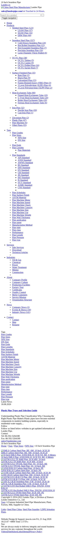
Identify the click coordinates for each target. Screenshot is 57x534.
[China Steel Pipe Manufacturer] (16, 7)
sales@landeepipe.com (11, 441)
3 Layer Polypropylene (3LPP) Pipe (35, 88)
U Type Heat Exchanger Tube (33, 98)
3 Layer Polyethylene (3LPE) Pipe (34, 85)
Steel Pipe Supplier (31, 509)
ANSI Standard (24, 160)
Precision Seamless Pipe (30, 50)
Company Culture (20, 282)
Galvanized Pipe (27, 80)
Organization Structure (22, 300)
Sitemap (25, 531)
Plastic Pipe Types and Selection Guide (19, 410)
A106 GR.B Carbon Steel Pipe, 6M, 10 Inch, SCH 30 (24, 475)
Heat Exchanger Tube (23, 93)
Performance (17, 232)
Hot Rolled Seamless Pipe (31, 45)
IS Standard (23, 180)
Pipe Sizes (16, 135)
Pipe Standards (18, 155)
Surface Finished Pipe (23, 73)
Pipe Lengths (18, 147)
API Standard (24, 157)
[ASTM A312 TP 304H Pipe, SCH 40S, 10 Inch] (23, 459)
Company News (20, 307)
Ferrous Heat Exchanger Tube (32, 103)
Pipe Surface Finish (20, 195)
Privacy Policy (35, 531)
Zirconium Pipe (20, 118)
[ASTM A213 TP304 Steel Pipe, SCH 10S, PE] (22, 492)
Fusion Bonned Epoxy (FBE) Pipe (34, 83)
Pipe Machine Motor (21, 200)
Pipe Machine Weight (21, 215)
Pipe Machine (19, 123)
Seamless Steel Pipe (23, 40)
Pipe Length (17, 235)
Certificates (17, 290)
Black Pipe (24, 78)
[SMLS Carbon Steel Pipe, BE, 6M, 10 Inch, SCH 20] (25, 450)
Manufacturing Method (22, 225)
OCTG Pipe (19, 58)
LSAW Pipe (25, 30)
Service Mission (19, 297)
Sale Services (18, 247)
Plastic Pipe (19, 120)
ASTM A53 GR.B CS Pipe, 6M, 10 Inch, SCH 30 (23, 479)
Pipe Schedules (18, 192)
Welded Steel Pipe (22, 28)
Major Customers (19, 295)
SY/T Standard (24, 182)
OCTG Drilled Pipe (28, 65)
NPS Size (22, 137)
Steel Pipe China (14, 509)
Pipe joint (16, 227)
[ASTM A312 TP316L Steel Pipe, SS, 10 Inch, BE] (24, 464)
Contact (15, 320)
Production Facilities (21, 285)
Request (15, 325)
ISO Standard (24, 177)
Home (4, 446)
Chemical (16, 262)
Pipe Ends (16, 145)
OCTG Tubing (26, 60)
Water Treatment (19, 267)
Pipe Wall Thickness (21, 217)
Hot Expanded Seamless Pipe (32, 48)
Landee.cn (5, 5)
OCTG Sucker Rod (28, 68)
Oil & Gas (16, 260)
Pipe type (16, 240)
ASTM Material (19, 197)
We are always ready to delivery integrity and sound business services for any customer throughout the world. (27, 527)
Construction (17, 272)
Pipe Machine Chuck (21, 205)
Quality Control (19, 292)
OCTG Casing (26, 63)
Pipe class (16, 230)
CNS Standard (24, 187)
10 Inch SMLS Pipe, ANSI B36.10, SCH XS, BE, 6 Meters (27, 457)
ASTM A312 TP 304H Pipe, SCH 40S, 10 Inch (22, 461)
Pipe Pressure (18, 237)
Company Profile (19, 280)
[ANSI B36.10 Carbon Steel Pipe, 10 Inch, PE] (22, 468)
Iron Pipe (18, 108)
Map (14, 322)
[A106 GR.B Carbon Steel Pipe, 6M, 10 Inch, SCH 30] (26, 473)
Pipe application (19, 220)
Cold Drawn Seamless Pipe (32, 43)
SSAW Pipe (25, 33)
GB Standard (23, 172)
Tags (10, 446)
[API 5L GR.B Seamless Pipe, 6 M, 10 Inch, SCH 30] (25, 481)
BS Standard (23, 165)
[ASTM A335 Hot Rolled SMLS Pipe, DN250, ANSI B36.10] (28, 488)
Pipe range (16, 222)
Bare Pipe (23, 75)
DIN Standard (24, 167)
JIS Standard (23, 175)
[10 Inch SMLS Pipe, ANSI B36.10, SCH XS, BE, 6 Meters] (28, 455)
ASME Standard (25, 185)
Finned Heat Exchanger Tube (33, 95)
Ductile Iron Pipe (27, 110)
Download (16, 250)
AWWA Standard (25, 162)
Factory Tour (18, 287)
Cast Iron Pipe (25, 113)
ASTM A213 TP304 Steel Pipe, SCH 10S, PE (21, 495)
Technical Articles (20, 252)
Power (15, 265)
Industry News (21, 312)
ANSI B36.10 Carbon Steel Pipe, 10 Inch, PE (21, 470)
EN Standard (23, 170)
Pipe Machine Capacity (22, 207)
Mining (15, 270)
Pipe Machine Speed (21, 202)
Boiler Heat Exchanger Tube (32, 100)
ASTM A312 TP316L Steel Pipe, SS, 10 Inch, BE (23, 466)
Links (3, 509)
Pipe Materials (24, 150)
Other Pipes (19, 125)
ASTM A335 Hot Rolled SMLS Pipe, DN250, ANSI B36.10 (28, 490)
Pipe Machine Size (20, 210)
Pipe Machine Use (20, 212)
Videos (4, 531)
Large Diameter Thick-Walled (32, 53)
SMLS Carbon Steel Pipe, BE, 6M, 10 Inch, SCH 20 (24, 453)
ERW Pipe (24, 35)
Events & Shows (21, 310)
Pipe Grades (17, 132)
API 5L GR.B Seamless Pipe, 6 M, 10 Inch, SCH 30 (24, 484)
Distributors (12, 531)
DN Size (21, 140)
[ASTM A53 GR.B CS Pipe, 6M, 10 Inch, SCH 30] (24, 477)
